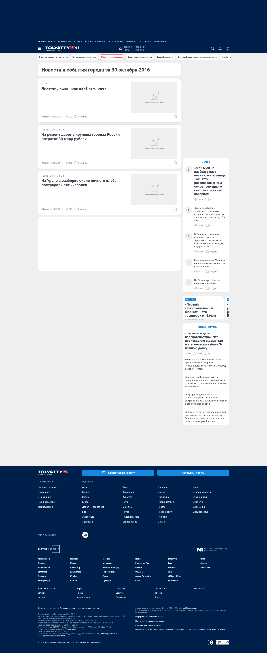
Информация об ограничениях (149, 617)
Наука (126, 511)
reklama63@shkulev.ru (187, 608)
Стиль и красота (202, 492)
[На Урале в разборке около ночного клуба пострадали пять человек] (154, 189)
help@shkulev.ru (58, 636)
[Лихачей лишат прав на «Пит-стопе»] (154, 97)
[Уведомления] (220, 48)
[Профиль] (227, 48)
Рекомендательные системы (148, 625)
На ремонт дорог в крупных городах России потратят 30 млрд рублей (81, 136)
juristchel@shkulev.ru (108, 634)
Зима (125, 487)
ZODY (140, 41)
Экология (198, 502)
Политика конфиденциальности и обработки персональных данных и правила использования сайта (180, 630)
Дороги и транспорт (93, 506)
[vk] (85, 535)
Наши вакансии (46, 502)
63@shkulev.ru (71, 629)
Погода (78, 41)
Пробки (130, 41)
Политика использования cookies (150, 621)
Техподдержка (45, 506)
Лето (125, 502)
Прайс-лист (44, 492)
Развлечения (165, 511)
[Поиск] (212, 48)
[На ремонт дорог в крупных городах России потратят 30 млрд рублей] (154, 143)
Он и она (162, 487)
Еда (84, 511)
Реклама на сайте (47, 487)
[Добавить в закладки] (175, 117)
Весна (85, 497)
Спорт (196, 487)
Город (85, 502)
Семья (161, 521)
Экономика (199, 506)
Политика (163, 497)
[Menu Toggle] (39, 48)
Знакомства (65, 41)
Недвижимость (46, 41)
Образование (130, 521)
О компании (44, 497)
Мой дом (127, 506)
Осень (161, 492)
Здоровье (87, 521)
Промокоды (160, 41)
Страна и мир (200, 497)
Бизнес (86, 492)
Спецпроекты (200, 511)
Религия (162, 516)
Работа (161, 506)
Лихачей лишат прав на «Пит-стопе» (74, 88)
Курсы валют (116, 41)
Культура (127, 497)
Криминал (128, 492)
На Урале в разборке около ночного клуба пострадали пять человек (79, 182)
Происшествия (166, 502)
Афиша (89, 41)
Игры (148, 41)
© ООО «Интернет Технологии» (87, 643)
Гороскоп (100, 41)
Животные (88, 516)
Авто (85, 487)
